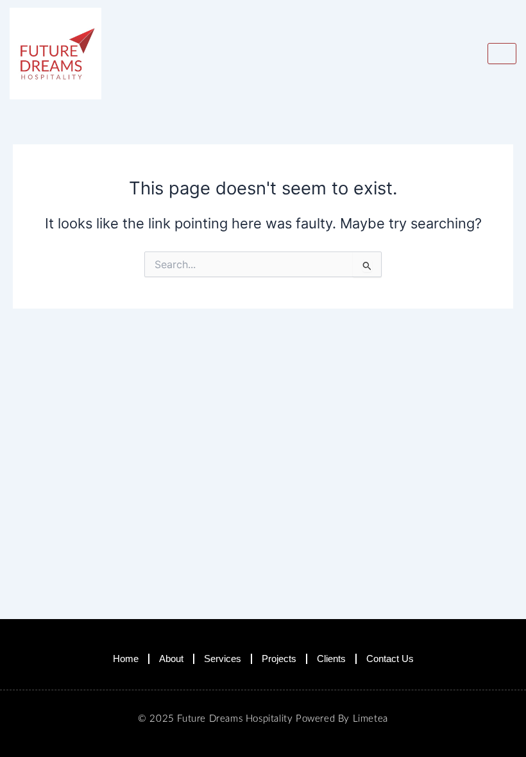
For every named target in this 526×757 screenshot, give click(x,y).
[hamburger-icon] (502, 53)
